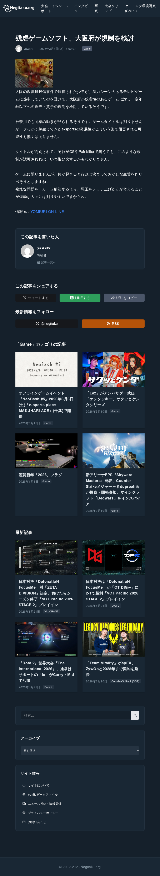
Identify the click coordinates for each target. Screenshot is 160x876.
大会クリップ (111, 8)
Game (87, 48)
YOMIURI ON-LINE (47, 211)
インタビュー (81, 8)
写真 (96, 8)
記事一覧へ (48, 262)
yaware (44, 247)
